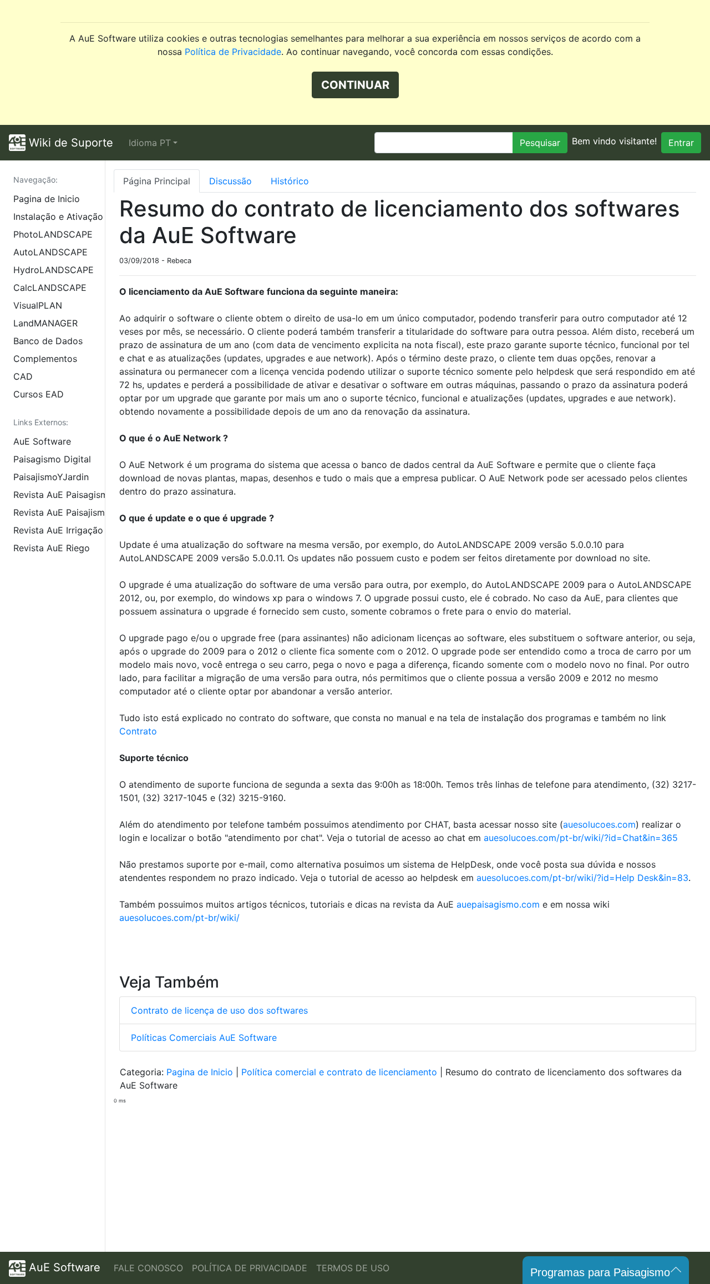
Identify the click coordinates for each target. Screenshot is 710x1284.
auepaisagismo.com (498, 904)
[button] (153, 143)
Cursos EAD (38, 394)
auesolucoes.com (599, 824)
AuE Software (42, 441)
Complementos (45, 358)
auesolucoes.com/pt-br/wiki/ (179, 917)
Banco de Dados (48, 340)
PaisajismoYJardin (51, 476)
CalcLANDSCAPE (50, 287)
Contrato (138, 731)
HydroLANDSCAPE (53, 269)
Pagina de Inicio (46, 198)
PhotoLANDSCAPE (53, 234)
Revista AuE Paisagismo (59, 494)
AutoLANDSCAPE (50, 252)
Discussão (230, 181)
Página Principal (156, 181)
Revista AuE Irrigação (58, 530)
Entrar (681, 142)
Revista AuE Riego (51, 547)
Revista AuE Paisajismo (59, 512)
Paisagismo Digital (52, 459)
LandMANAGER (45, 323)
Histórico (290, 181)
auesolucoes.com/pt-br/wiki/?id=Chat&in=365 (581, 837)
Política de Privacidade (233, 51)
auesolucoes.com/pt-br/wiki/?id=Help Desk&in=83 (582, 877)
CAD (23, 376)
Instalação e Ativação (58, 216)
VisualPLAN (37, 305)
